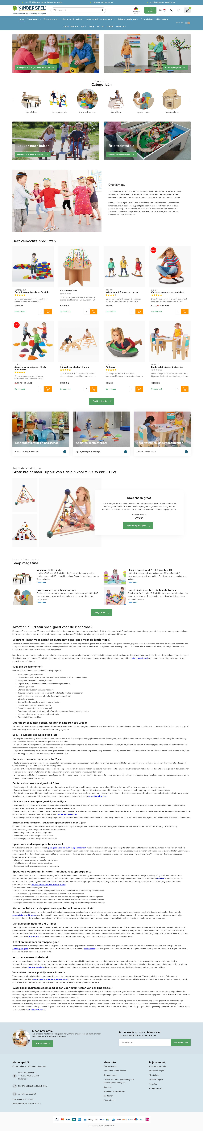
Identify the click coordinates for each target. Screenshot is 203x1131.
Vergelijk (153, 1084)
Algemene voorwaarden (114, 1091)
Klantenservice (43, 1043)
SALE (83, 26)
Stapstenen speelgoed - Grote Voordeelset (30, 368)
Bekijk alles (99, 612)
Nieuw (110, 26)
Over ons (121, 26)
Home (22, 19)
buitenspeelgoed (20, 948)
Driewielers (147, 19)
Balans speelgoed (127, 19)
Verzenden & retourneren (115, 1070)
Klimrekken (162, 19)
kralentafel (34, 936)
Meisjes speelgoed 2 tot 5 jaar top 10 (150, 570)
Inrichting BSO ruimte (49, 570)
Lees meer (41, 582)
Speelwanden (51, 19)
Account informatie (157, 1066)
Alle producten (155, 1088)
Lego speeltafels (36, 967)
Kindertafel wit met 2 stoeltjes (167, 367)
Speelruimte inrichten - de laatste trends (152, 590)
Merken (100, 26)
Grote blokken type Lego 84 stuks (32, 292)
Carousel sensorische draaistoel (167, 292)
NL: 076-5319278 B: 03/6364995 (32, 1086)
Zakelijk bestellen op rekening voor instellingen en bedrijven (119, 1081)
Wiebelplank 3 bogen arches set (122, 292)
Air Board (110, 367)
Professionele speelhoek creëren (56, 590)
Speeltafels (33, 19)
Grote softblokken (72, 19)
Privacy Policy (109, 1100)
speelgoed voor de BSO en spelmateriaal (66, 848)
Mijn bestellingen (156, 1070)
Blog (91, 26)
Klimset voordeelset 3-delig (74, 367)
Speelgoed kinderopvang (99, 19)
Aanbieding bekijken (136, 525)
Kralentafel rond (68, 290)
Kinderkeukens (70, 26)
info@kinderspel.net (27, 1094)
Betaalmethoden (111, 1075)
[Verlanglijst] (178, 10)
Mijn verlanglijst (156, 1079)
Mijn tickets (154, 1075)
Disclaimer (108, 1096)
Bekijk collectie (100, 401)
